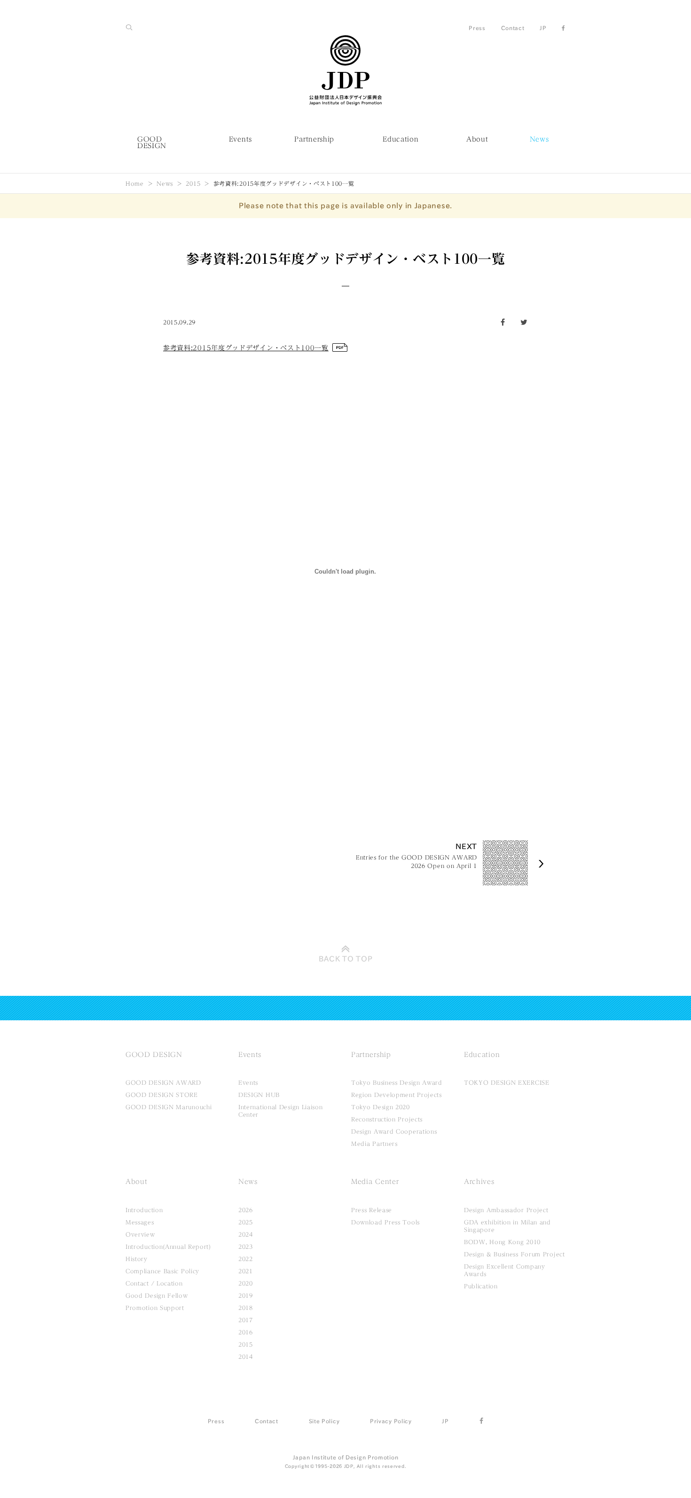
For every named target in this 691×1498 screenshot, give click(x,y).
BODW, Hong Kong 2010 (502, 1242)
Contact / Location (154, 1283)
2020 (245, 1283)
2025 (245, 1222)
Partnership (314, 139)
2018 (245, 1307)
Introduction (144, 1210)
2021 (245, 1271)
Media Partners (374, 1143)
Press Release (371, 1210)
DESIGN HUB (259, 1094)
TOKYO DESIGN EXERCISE (507, 1082)
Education (400, 139)
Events (240, 139)
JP (543, 28)
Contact (513, 28)
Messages (140, 1222)
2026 (245, 1210)
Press (477, 28)
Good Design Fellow (157, 1295)
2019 (245, 1295)
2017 (245, 1320)
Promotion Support (155, 1307)
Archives (479, 1181)
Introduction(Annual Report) (168, 1246)
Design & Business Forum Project (514, 1254)
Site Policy (324, 1421)
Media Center (375, 1181)
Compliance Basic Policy (162, 1271)
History (137, 1258)
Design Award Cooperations (394, 1131)
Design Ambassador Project (506, 1210)
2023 (245, 1246)
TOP (346, 958)
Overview (140, 1234)
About (477, 139)
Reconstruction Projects (387, 1119)
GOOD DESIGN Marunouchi (169, 1107)
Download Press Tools (385, 1222)
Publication (481, 1286)
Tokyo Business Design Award (396, 1082)
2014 (245, 1356)
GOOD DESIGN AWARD (163, 1082)
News (539, 139)
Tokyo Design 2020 (380, 1107)
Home (135, 183)
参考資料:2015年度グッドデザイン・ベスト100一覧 (246, 348)
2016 (245, 1332)
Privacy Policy (391, 1421)
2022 (245, 1258)
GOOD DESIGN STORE (162, 1094)
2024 (245, 1234)
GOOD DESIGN (151, 142)
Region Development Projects (396, 1094)
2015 (193, 183)
